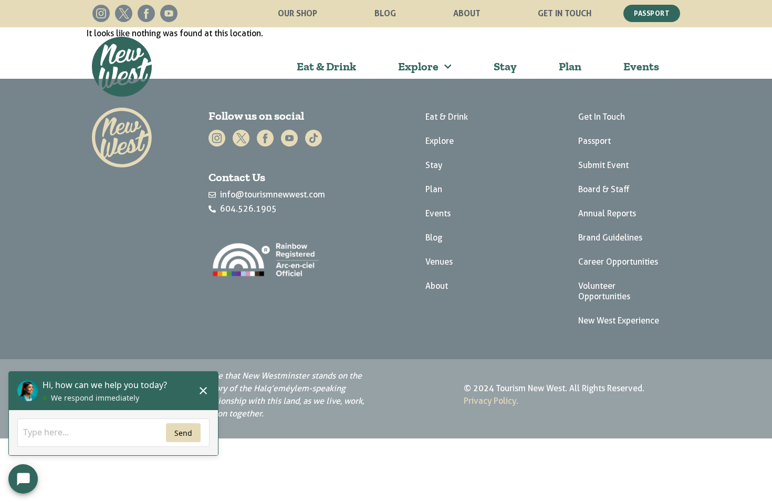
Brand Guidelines (610, 238)
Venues (439, 262)
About (467, 13)
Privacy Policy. (491, 401)
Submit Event (603, 165)
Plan (570, 66)
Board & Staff (604, 189)
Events (641, 66)
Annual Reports (607, 213)
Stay (505, 66)
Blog (385, 13)
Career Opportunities (618, 262)
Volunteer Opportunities (604, 291)
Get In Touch (564, 13)
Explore (418, 66)
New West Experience (618, 321)
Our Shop (297, 13)
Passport (594, 141)
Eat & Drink (326, 66)
